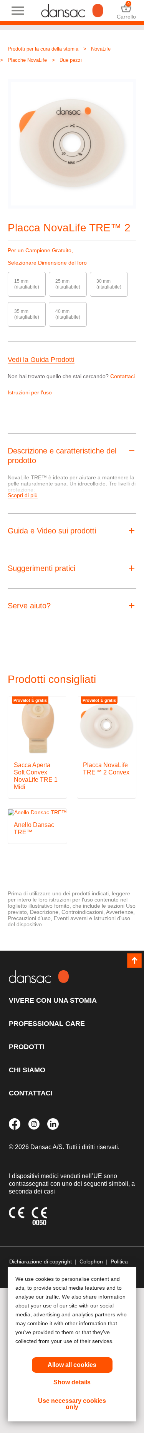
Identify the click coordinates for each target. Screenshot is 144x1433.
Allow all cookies (72, 1365)
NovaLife (101, 49)
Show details (72, 1382)
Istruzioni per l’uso (30, 392)
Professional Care (47, 1023)
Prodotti (27, 1047)
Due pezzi (71, 60)
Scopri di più (23, 495)
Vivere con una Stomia (53, 1000)
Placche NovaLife (27, 60)
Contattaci (122, 376)
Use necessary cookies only (72, 1403)
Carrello (126, 10)
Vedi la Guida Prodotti (41, 359)
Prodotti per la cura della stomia (43, 49)
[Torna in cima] (134, 961)
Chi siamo (27, 1070)
